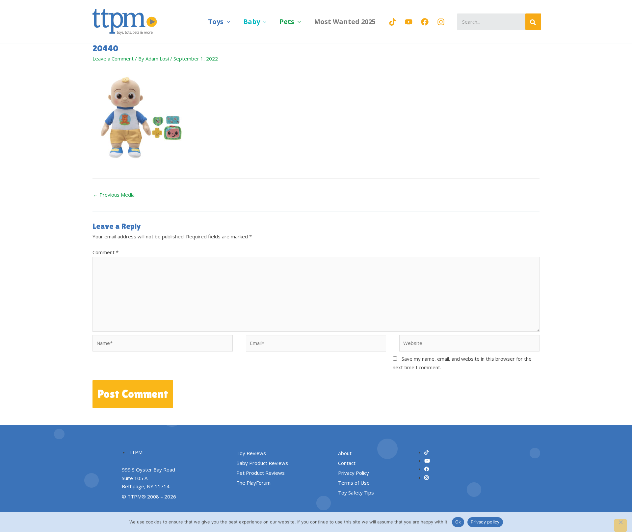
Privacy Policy (353, 473)
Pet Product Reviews (260, 473)
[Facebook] (425, 22)
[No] (620, 525)
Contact (347, 463)
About (345, 453)
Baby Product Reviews (262, 463)
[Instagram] (441, 22)
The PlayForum (253, 482)
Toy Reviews (251, 453)
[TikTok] (392, 22)
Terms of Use (354, 482)
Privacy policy (485, 521)
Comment (105, 252)
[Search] (533, 21)
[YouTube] (408, 22)
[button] (227, 21)
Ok (458, 521)
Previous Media (114, 194)
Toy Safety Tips (356, 492)
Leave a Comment (113, 58)
